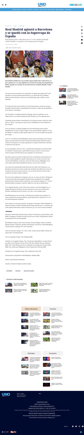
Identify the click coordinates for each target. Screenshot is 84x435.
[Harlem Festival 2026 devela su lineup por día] (53, 359)
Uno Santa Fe (8, 25)
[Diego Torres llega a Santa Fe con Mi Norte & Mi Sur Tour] (53, 379)
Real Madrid (21, 25)
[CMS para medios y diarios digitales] (5, 432)
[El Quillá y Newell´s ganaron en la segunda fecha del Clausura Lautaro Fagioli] (53, 321)
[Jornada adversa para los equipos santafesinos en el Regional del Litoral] (42, 291)
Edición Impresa (59, 9)
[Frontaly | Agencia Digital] (12, 432)
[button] (3, 4)
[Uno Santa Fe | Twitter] (76, 426)
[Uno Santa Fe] (42, 5)
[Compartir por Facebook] (82, 26)
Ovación (36, 9)
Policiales (30, 9)
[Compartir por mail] (82, 43)
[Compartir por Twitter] (82, 30)
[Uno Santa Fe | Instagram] (79, 426)
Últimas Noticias (16, 9)
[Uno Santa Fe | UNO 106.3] (76, 5)
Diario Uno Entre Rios (21, 395)
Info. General (50, 9)
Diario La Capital (20, 393)
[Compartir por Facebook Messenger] (82, 40)
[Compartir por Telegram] (82, 36)
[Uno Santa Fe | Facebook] (73, 426)
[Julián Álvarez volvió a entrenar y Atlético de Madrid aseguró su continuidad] (42, 285)
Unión (44, 9)
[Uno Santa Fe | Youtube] (82, 426)
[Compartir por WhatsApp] (82, 33)
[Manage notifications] (81, 432)
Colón (40, 9)
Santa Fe (24, 9)
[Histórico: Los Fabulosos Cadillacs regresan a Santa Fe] (53, 385)
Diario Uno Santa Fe (21, 396)
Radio (40, 393)
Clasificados (68, 9)
